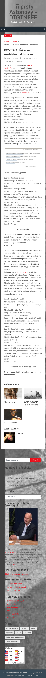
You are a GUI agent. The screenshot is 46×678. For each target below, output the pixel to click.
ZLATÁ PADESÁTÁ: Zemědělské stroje (21, 472)
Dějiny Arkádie (12, 628)
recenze (9, 633)
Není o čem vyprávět (15, 482)
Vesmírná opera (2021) (16, 601)
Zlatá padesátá (12, 642)
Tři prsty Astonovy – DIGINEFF (23, 12)
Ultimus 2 (10, 617)
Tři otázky (10, 475)
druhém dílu (21, 272)
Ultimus (9, 611)
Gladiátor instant (13, 604)
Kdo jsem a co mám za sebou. (17, 574)
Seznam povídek (13, 590)
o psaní (24, 628)
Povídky (32, 58)
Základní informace (14, 584)
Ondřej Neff (13, 58)
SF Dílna (28, 633)
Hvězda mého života (15, 607)
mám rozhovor (10, 552)
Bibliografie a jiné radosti (16, 587)
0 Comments (17, 61)
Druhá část (27, 92)
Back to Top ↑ (34, 675)
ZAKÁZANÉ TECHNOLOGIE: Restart (21, 478)
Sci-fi (19, 633)
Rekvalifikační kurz (14, 614)
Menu (3, 29)
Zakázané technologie (15, 637)
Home (6, 42)
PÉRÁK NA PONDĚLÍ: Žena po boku (21, 485)
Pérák (33, 628)
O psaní (14, 42)
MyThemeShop (21, 675)
